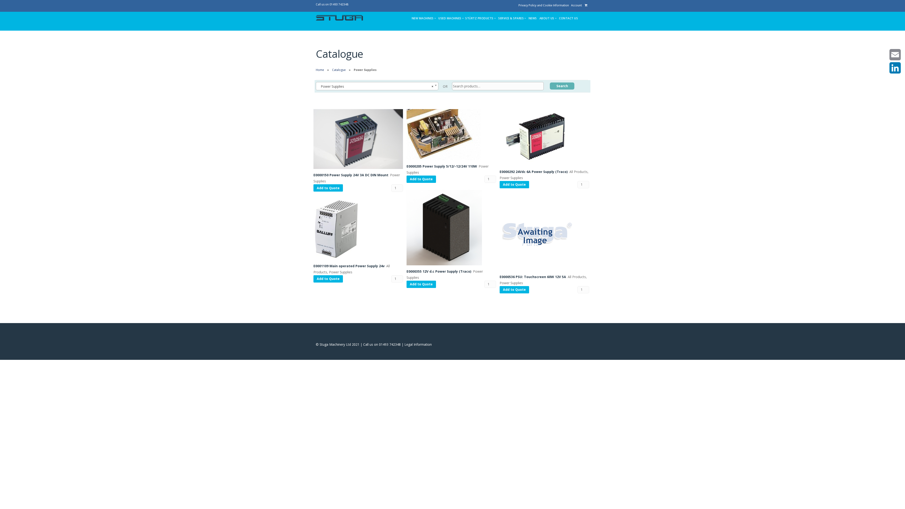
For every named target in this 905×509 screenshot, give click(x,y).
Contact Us (568, 18)
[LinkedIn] (895, 67)
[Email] (895, 54)
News (533, 18)
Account (576, 5)
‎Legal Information (418, 344)
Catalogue (339, 70)
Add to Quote (328, 188)
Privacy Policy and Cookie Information (543, 5)
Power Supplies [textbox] (375, 86)
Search (562, 86)
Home (320, 70)
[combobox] (377, 86)
